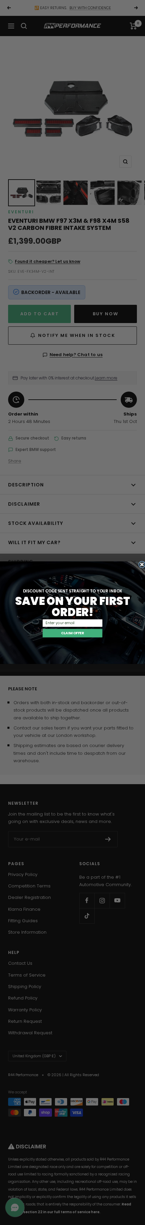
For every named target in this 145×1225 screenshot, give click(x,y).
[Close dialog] (142, 564)
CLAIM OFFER (72, 633)
